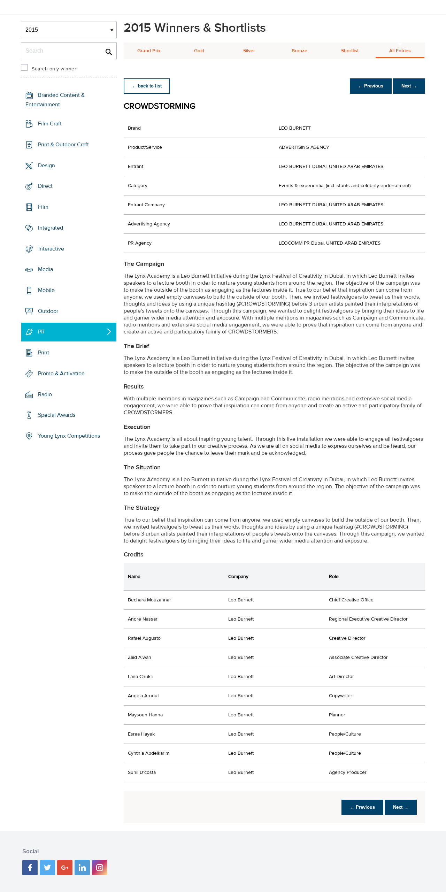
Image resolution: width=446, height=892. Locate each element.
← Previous (370, 86)
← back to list (147, 86)
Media (45, 269)
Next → (409, 86)
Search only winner (54, 69)
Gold (199, 51)
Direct (45, 186)
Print (43, 352)
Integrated (50, 227)
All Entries (400, 51)
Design (46, 165)
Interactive (51, 248)
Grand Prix (149, 51)
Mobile (46, 290)
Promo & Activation (61, 373)
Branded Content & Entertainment (55, 100)
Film (43, 206)
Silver (249, 51)
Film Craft (50, 123)
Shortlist (350, 51)
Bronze (299, 51)
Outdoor (48, 311)
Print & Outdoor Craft (63, 144)
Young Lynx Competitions (69, 435)
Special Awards (56, 415)
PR (41, 331)
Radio (45, 394)
